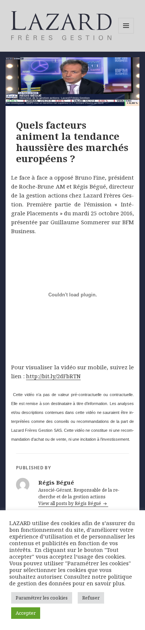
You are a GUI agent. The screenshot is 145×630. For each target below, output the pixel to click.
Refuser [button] (91, 597)
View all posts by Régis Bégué (70, 503)
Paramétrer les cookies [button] (42, 597)
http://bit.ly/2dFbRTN (53, 376)
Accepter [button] (26, 613)
